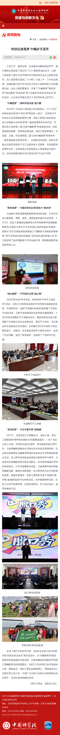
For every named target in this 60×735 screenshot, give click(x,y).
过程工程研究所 (51, 3)
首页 (34, 39)
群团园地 (53, 39)
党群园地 (43, 39)
